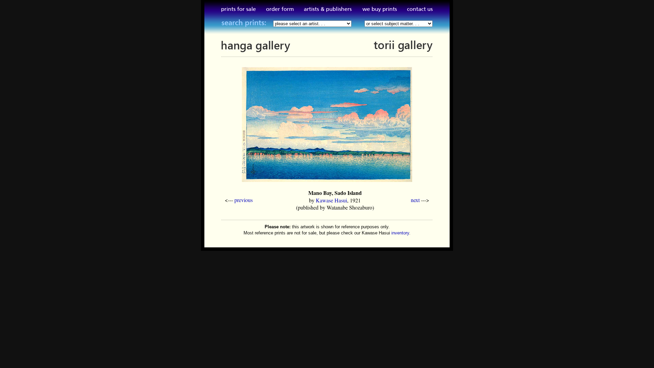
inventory (400, 232)
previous (243, 199)
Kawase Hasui (331, 200)
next (415, 199)
